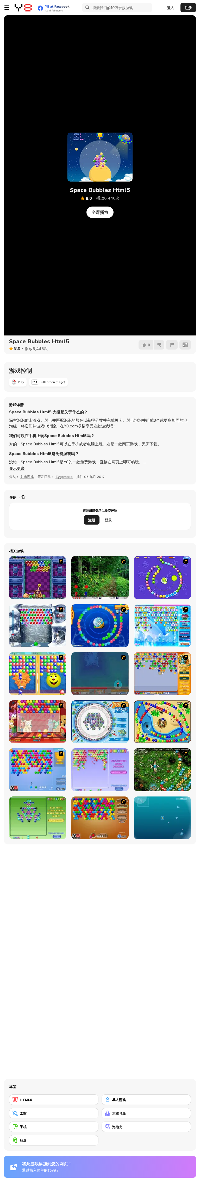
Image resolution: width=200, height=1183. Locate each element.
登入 (170, 7)
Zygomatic (64, 477)
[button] (17, 468)
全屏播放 (100, 212)
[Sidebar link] (7, 7)
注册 (188, 7)
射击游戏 (27, 477)
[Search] (86, 7)
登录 (108, 520)
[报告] (172, 345)
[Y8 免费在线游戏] (23, 7)
